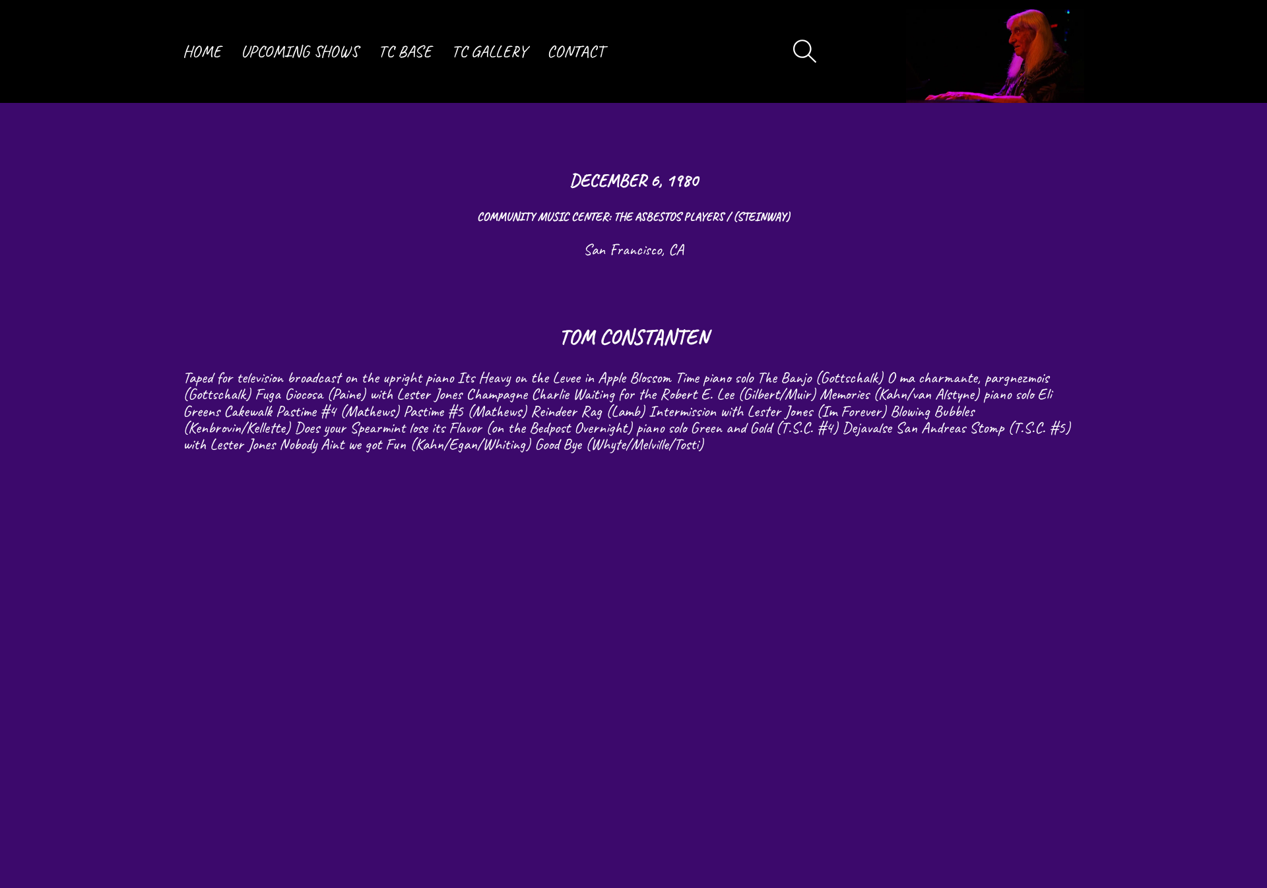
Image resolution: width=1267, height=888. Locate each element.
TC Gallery (489, 51)
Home (202, 51)
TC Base (405, 51)
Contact (575, 51)
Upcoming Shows (299, 51)
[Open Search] (805, 51)
